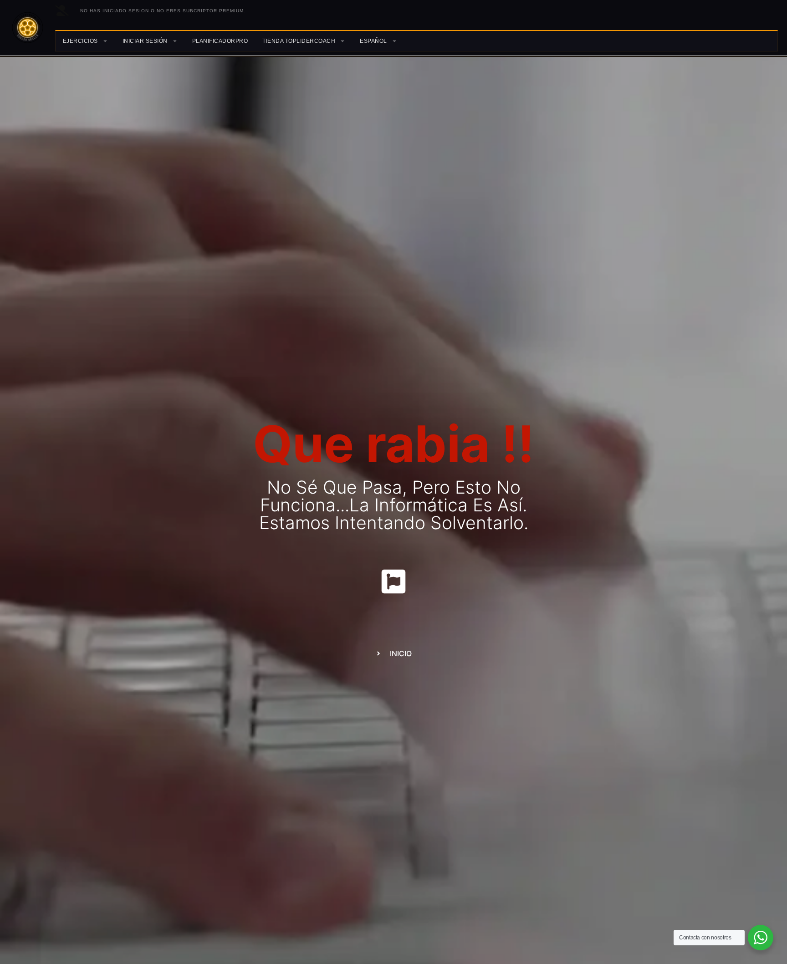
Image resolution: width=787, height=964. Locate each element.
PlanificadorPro (220, 41)
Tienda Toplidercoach (298, 41)
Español (373, 41)
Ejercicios (80, 41)
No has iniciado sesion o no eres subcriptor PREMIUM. (162, 10)
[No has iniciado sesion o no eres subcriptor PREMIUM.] (62, 10)
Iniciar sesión (145, 41)
